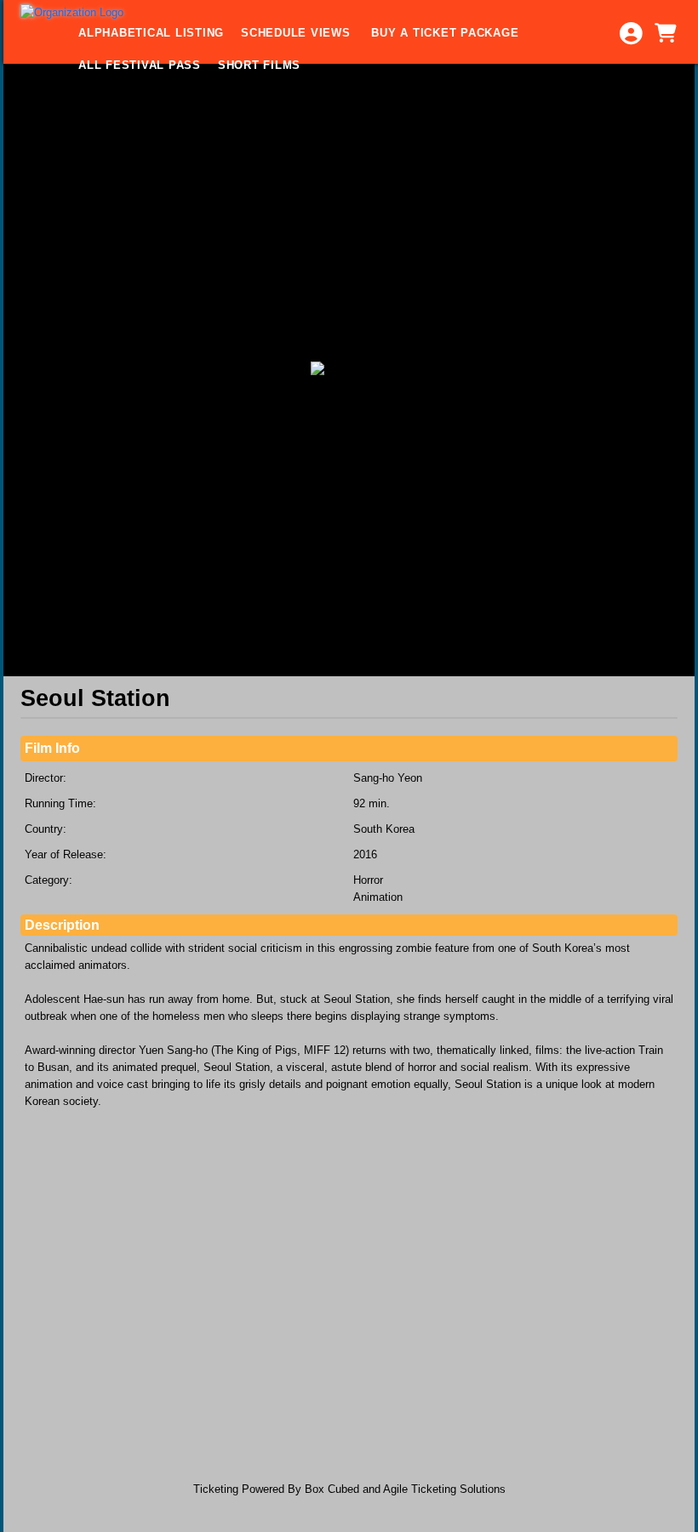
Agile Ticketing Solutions (444, 1489)
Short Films (259, 65)
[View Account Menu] (631, 33)
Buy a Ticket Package (444, 32)
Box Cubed (332, 1489)
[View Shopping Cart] (665, 33)
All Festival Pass (139, 65)
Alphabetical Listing (151, 32)
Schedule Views (297, 32)
